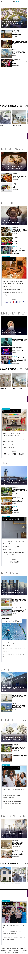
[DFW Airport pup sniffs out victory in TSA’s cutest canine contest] (14, 216)
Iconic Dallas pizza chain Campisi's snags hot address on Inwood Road (19, 176)
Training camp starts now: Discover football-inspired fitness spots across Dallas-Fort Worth (19, 249)
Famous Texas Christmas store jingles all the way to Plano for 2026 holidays (18, 747)
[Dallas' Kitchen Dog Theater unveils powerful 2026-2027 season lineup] (14, 682)
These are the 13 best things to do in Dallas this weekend (19, 349)
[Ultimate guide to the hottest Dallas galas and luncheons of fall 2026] (6, 63)
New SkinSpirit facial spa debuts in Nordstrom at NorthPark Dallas (18, 843)
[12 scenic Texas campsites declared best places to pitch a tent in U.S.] (6, 491)
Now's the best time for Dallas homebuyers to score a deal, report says (19, 600)
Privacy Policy (24, 950)
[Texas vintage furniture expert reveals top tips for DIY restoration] (6, 758)
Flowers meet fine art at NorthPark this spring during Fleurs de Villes (13, 440)
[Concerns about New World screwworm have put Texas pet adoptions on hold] (6, 231)
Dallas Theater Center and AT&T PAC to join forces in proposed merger (18, 706)
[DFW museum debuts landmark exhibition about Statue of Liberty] (6, 698)
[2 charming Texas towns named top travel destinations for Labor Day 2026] (6, 34)
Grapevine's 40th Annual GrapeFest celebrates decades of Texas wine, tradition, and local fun (19, 359)
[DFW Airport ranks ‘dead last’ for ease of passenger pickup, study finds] (14, 476)
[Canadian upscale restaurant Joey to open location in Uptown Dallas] (6, 187)
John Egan (4, 484)
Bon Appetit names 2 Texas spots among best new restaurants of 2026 (18, 500)
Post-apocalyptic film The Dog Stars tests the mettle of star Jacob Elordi (19, 340)
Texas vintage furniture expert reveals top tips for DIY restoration (19, 757)
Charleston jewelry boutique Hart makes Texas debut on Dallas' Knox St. (13, 833)
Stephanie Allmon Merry (16, 65)
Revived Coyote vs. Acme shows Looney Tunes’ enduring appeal (19, 52)
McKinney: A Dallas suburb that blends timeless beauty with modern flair (13, 554)
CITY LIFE (8, 203)
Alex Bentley (14, 55)
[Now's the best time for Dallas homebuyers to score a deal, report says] (6, 602)
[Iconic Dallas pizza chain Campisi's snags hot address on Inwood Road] (6, 177)
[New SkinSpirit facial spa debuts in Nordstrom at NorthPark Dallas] (6, 844)
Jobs (10, 950)
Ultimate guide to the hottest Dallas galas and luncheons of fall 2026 (19, 62)
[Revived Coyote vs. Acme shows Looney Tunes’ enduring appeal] (6, 53)
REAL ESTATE (11, 573)
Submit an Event (15, 948)
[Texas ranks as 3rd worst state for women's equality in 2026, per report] (6, 241)
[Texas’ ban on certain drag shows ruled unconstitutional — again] (14, 326)
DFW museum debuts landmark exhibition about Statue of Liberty (19, 697)
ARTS (5, 669)
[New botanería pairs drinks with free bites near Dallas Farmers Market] (6, 44)
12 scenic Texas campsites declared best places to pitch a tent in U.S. (19, 490)
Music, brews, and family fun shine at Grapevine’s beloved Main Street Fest (14, 938)
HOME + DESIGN (13, 720)
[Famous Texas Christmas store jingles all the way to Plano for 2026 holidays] (6, 748)
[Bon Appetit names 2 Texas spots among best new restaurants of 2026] (6, 501)
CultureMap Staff (5, 26)
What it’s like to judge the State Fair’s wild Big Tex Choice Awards (14, 650)
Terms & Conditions (16, 950)
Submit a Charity (23, 948)
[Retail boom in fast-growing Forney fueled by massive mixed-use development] (6, 611)
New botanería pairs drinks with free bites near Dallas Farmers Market (19, 42)
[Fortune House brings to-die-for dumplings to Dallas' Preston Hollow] (14, 162)
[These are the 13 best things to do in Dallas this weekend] (6, 351)
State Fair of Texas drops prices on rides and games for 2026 (13, 644)
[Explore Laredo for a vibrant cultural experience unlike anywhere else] (6, 510)
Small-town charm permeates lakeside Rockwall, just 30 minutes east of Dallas (12, 802)
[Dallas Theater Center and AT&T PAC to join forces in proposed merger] (6, 707)
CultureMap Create (15, 253)
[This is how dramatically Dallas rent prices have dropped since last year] (14, 586)
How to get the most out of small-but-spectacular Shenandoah (11, 796)
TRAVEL (7, 463)
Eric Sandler (14, 503)
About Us (3, 948)
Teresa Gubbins (15, 179)
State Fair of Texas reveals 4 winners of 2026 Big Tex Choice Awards (13, 656)
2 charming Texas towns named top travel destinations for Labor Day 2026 (19, 33)
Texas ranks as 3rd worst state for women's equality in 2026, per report (19, 240)
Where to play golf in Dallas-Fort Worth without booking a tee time (13, 294)
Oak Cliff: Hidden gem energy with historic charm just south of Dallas (14, 548)
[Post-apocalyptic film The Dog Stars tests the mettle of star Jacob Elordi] (6, 341)
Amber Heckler (14, 36)
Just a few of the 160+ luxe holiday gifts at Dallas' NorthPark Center (12, 446)
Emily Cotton (14, 760)
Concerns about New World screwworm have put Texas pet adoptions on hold (19, 230)
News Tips (9, 948)
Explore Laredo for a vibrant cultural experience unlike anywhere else (19, 509)
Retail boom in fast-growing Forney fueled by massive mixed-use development (19, 610)
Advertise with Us (4, 950)
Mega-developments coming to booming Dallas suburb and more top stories (13, 23)
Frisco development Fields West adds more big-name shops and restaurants (18, 853)
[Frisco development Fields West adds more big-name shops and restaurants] (6, 854)
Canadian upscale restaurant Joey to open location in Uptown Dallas (20, 186)
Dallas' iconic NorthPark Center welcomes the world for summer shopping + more (13, 434)
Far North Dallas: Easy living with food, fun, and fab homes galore (13, 542)
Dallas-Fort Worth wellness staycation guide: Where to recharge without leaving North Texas (13, 288)
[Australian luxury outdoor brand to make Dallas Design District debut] (14, 733)
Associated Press (15, 233)
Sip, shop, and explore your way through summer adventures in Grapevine (12, 932)
